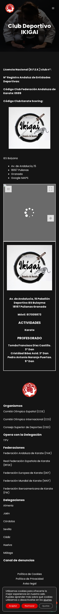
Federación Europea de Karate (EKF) (26, 473)
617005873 (34, 314)
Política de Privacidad (29, 579)
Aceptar (13, 605)
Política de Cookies (29, 574)
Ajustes (45, 605)
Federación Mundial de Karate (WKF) (27, 481)
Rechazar (29, 605)
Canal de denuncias (18, 560)
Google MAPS (19, 178)
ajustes (47, 599)
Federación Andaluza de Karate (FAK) (27, 453)
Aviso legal (29, 583)
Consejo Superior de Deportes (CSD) (26, 427)
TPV (5, 440)
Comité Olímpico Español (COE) (24, 411)
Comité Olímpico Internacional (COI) (27, 419)
